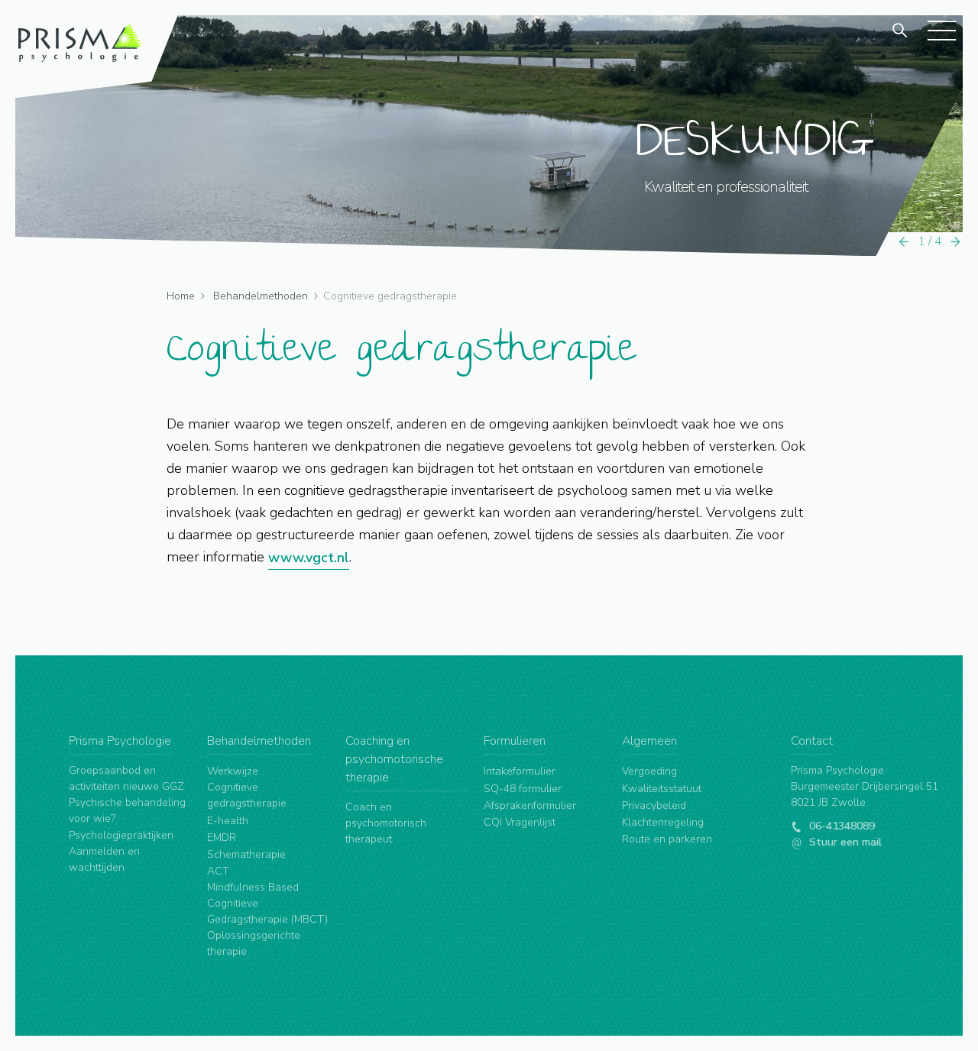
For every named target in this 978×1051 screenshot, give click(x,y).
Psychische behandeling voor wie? (127, 810)
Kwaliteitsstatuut (661, 788)
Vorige (904, 241)
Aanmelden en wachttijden (104, 859)
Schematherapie (246, 854)
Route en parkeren (667, 839)
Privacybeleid (654, 805)
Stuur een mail (844, 842)
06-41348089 (840, 826)
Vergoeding (649, 771)
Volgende (955, 241)
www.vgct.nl (308, 557)
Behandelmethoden (260, 296)
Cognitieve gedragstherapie (247, 795)
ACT (218, 871)
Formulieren (515, 740)
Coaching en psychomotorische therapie (394, 759)
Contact (812, 740)
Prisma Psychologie (120, 740)
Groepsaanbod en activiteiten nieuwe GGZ (126, 778)
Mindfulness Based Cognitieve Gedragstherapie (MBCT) (267, 903)
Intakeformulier (519, 771)
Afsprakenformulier (530, 805)
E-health (227, 820)
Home (181, 296)
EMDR (221, 837)
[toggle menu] (941, 30)
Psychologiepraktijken (121, 835)
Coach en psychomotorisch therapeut (385, 823)
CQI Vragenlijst (519, 822)
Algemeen (649, 740)
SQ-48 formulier (523, 788)
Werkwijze (232, 771)
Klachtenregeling (663, 822)
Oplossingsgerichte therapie (253, 943)
